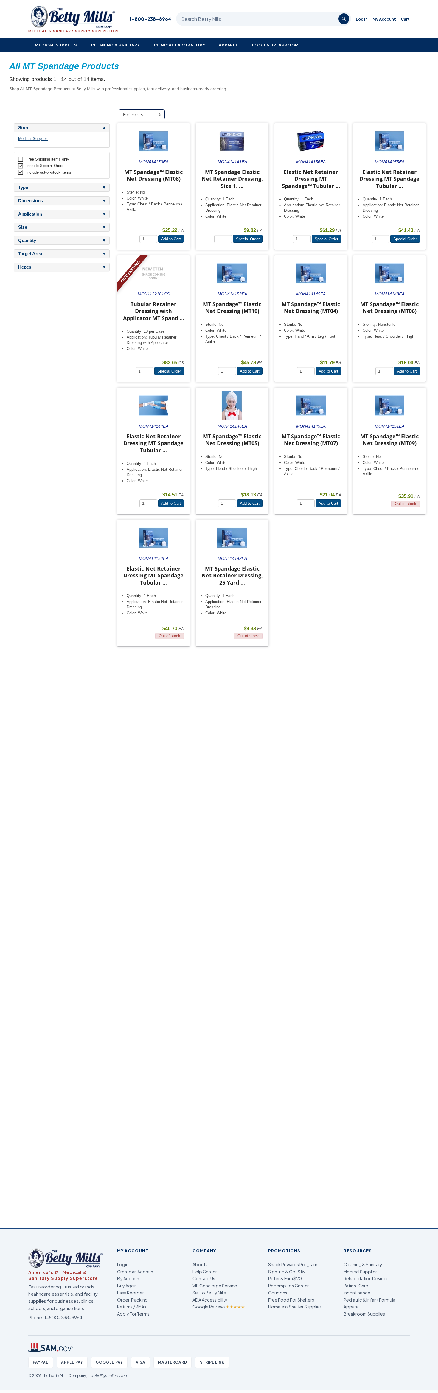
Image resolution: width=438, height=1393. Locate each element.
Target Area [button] (30, 253)
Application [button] (30, 214)
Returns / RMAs (131, 1306)
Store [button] (23, 127)
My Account (384, 18)
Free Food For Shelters (291, 1299)
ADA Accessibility (209, 1299)
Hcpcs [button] (24, 267)
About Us (201, 1264)
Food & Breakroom (275, 44)
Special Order (248, 239)
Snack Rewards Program (292, 1264)
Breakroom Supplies (364, 1313)
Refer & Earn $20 (285, 1278)
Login (122, 1264)
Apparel (228, 44)
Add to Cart (171, 239)
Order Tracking (132, 1299)
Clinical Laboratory (179, 44)
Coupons (277, 1292)
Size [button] (22, 227)
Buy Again (127, 1285)
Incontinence (357, 1292)
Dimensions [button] (30, 200)
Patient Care (356, 1285)
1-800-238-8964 (150, 19)
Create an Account (136, 1271)
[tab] (61, 128)
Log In (362, 18)
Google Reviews (218, 1306)
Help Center (204, 1271)
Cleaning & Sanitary (115, 44)
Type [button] (23, 187)
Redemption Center (288, 1285)
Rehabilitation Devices (366, 1278)
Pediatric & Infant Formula (369, 1299)
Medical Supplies (56, 44)
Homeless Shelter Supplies (295, 1306)
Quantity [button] (27, 240)
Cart (405, 18)
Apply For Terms (133, 1313)
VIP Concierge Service (214, 1285)
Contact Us (203, 1278)
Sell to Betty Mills (209, 1292)
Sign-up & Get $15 (286, 1271)
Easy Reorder (130, 1292)
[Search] (343, 18)
